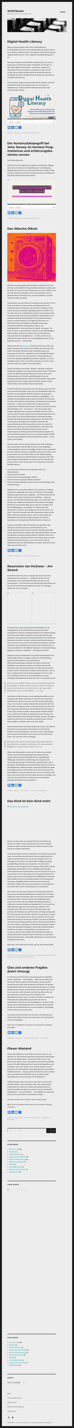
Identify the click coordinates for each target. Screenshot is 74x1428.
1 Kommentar (44, 1038)
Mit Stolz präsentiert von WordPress (41, 1422)
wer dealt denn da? (14, 1398)
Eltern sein (45, 955)
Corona (26, 1117)
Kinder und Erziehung (28, 955)
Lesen (22, 790)
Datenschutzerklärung (15, 1407)
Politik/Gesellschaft (16, 1162)
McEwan (26, 790)
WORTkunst (13, 1172)
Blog (9, 1393)
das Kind (39, 955)
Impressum (11, 1411)
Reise (11, 1164)
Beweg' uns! (17, 133)
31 (20, 1130)
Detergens (26, 346)
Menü (62, 12)
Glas (25, 1038)
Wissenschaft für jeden (17, 1169)
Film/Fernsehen (15, 1154)
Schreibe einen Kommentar (31, 133)
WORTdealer (15, 11)
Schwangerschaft (15, 1167)
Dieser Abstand (19, 1048)
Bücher (16, 790)
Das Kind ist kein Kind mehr (29, 801)
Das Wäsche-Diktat (22, 228)
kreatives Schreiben (33, 1038)
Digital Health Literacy (24, 41)
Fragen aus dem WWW (17, 1157)
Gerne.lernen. (12, 1402)
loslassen (13, 957)
